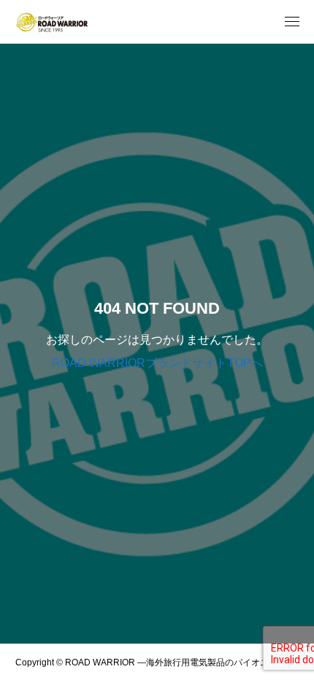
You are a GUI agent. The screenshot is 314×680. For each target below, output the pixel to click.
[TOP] (295, 662)
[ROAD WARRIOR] (51, 22)
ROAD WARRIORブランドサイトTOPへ (157, 363)
